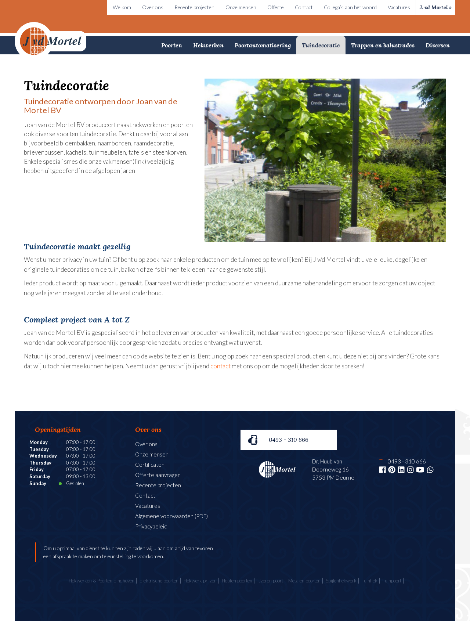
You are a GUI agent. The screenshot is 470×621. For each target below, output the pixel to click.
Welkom (122, 7)
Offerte (275, 7)
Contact (304, 7)
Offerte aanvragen (158, 475)
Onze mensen (240, 7)
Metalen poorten (304, 581)
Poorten (171, 45)
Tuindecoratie (321, 45)
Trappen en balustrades (383, 45)
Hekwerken (208, 45)
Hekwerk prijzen (200, 581)
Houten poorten (237, 581)
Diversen (438, 45)
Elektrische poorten (159, 581)
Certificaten (149, 464)
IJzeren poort (270, 581)
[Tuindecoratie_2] (325, 168)
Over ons (152, 7)
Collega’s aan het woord (350, 7)
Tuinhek (369, 581)
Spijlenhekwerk (341, 581)
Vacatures (399, 7)
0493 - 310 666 (288, 439)
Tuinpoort (392, 581)
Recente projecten (194, 7)
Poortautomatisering (263, 45)
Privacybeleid (151, 526)
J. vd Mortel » (436, 7)
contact (220, 366)
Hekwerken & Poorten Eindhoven (101, 581)
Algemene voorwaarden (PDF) (171, 516)
